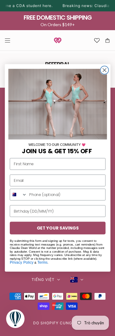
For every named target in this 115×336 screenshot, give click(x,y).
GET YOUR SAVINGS (57, 228)
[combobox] (18, 195)
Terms (42, 262)
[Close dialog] (104, 70)
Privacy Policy (21, 262)
